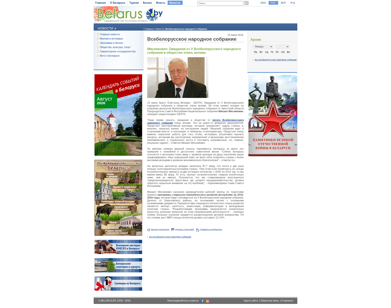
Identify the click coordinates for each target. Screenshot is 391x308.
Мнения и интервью (111, 38)
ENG (263, 2)
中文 (292, 2)
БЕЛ (283, 2)
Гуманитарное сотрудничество (118, 51)
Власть (160, 2)
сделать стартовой (184, 229)
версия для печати (160, 229)
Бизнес (147, 2)
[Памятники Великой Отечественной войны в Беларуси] (272, 155)
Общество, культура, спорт (115, 47)
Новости (174, 2)
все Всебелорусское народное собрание (170, 237)
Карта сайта (251, 300)
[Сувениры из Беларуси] (118, 290)
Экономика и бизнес (111, 43)
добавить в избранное (211, 229)
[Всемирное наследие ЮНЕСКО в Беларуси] (118, 253)
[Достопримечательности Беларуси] (118, 235)
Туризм (134, 2)
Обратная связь (269, 300)
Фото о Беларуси (110, 55)
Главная (100, 2)
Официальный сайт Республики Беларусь (126, 21)
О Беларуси (117, 2)
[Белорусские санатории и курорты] (118, 271)
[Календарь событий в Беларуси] (118, 155)
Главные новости (110, 34)
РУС (273, 2)
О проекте (287, 300)
